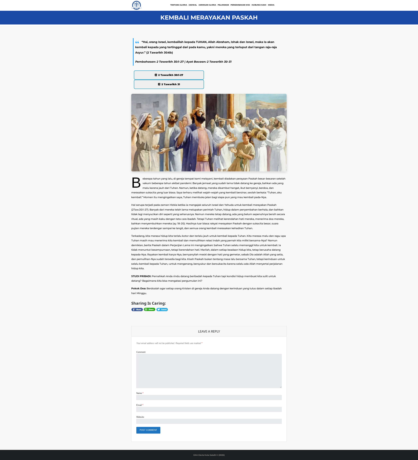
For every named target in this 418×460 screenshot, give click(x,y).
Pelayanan (223, 5)
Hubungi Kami (259, 5)
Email (139, 405)
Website (140, 417)
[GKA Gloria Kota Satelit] (136, 5)
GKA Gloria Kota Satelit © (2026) (209, 455)
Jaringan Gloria (207, 5)
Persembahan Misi (240, 5)
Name (139, 393)
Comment (140, 352)
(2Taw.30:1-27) (139, 209)
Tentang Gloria (178, 5)
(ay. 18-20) (179, 223)
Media (271, 5)
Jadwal (193, 5)
